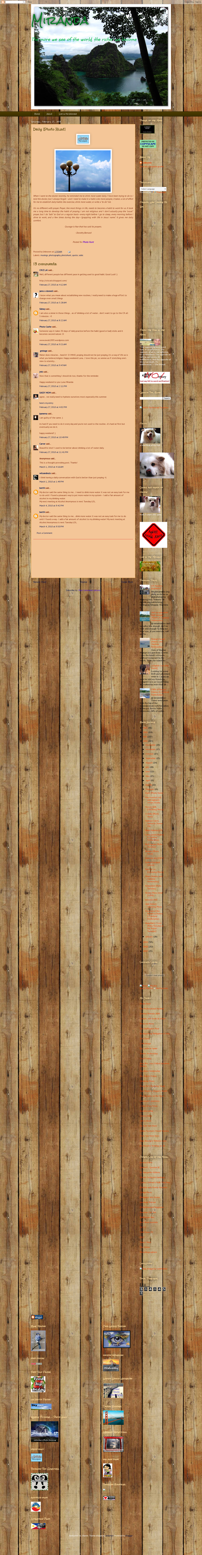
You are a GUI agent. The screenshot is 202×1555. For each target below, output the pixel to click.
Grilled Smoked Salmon (152, 863)
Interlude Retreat (148, 1202)
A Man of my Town (148, 1106)
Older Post (127, 582)
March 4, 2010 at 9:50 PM (51, 526)
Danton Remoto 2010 (150, 1013)
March (149, 785)
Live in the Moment (68, 114)
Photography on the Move (152, 1096)
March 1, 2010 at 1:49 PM (51, 481)
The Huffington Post (149, 1028)
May (148, 776)
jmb (41, 371)
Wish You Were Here (149, 1136)
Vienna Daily (146, 1116)
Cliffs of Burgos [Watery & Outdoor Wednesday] (160, 692)
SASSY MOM (45, 392)
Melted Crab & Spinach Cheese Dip (154, 823)
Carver (42, 443)
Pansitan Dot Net (148, 1212)
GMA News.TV (146, 1232)
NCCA (143, 1227)
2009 (146, 942)
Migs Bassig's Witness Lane (153, 1141)
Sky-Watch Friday (148, 1076)
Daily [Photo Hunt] (49, 129)
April (148, 780)
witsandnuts (45, 473)
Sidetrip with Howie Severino (153, 1187)
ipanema (43, 413)
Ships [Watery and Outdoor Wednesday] (154, 879)
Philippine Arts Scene (150, 1197)
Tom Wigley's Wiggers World (153, 1091)
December (151, 745)
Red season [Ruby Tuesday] (153, 845)
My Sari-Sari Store (148, 1126)
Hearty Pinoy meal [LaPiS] (154, 894)
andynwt (110, 1535)
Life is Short (145, 1121)
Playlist (149, 988)
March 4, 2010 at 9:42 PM (51, 505)
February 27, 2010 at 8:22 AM (53, 320)
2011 (145, 736)
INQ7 (142, 1237)
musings (44, 255)
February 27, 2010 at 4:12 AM (53, 284)
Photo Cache (45, 326)
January (149, 936)
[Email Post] (68, 251)
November (151, 749)
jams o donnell (46, 291)
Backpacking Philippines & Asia (155, 1033)
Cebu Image (145, 1043)
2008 (146, 947)
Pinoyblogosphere (148, 1252)
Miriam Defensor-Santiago (152, 1177)
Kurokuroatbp (146, 1111)
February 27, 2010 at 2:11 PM (53, 386)
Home (37, 114)
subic (81, 255)
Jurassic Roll (151, 900)
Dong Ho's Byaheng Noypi (152, 1086)
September (151, 758)
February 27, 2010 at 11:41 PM (53, 452)
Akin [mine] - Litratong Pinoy (153, 905)
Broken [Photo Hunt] (152, 852)
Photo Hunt (145, 1004)
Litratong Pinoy (147, 1081)
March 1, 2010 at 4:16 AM (51, 466)
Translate (161, 192)
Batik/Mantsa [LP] (154, 830)
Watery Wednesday (149, 1053)
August (149, 763)
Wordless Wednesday (150, 1071)
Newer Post (39, 582)
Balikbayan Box (147, 1217)
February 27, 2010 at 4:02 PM (53, 407)
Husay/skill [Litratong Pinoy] (154, 808)
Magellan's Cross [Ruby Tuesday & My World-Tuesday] (154, 927)
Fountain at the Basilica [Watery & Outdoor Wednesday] (154, 915)
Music (143, 988)
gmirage (43, 350)
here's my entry (46, 403)
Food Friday (145, 1058)
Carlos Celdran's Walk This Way (155, 1182)
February (150, 789)
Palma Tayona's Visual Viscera (154, 1131)
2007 (146, 951)
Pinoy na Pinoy (147, 1023)
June (148, 771)
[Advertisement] (83, 558)
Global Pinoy (146, 1192)
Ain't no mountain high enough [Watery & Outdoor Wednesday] (160, 616)
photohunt (66, 255)
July (148, 767)
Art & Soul (144, 1038)
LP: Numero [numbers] (156, 587)
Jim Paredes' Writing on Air (152, 1146)
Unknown (147, 163)
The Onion (145, 1247)
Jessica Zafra (146, 1162)
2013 (145, 728)
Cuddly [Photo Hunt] (152, 815)
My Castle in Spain (148, 1048)
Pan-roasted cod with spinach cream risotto (153, 800)
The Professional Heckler (152, 1008)
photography (54, 255)
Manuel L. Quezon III (149, 1167)
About (49, 114)
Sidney (42, 309)
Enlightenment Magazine (152, 1207)
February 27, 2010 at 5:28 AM (53, 302)
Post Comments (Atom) (89, 590)
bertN (42, 488)
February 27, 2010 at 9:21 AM (53, 344)
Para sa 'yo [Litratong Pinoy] (154, 870)
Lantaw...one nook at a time (152, 1018)
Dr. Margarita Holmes (150, 1172)
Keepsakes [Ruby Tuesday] (153, 887)
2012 (145, 732)
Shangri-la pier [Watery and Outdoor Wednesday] (158, 643)
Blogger (129, 1535)
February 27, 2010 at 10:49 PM (53, 437)
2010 (145, 741)
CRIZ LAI (43, 270)
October (150, 754)
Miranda (60, 20)
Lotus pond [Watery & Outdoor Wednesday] (154, 837)
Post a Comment (44, 533)
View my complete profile (152, 166)
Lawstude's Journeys (150, 1101)
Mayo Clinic (145, 1242)
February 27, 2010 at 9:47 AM (52, 365)
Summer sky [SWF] (154, 858)
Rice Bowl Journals (149, 1222)
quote (75, 255)
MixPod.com (162, 988)
